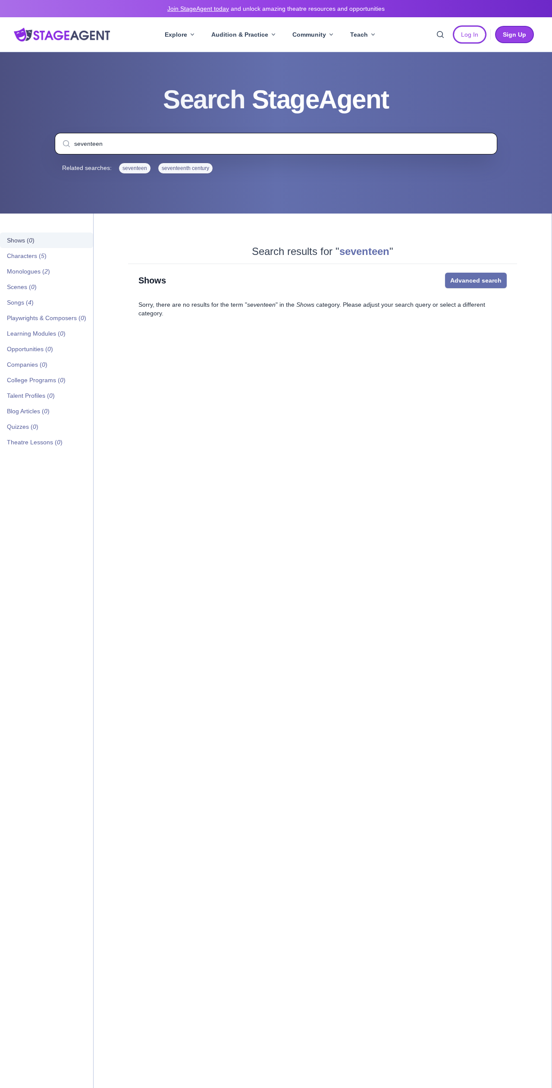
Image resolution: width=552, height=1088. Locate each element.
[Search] (440, 34)
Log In (469, 34)
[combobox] (276, 143)
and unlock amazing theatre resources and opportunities (276, 8)
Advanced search (476, 280)
